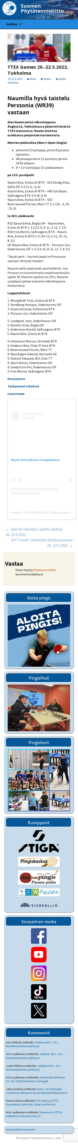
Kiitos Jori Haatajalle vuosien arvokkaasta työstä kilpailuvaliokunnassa (36, 1091)
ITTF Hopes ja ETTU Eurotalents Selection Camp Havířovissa (32, 1102)
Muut (33, 79)
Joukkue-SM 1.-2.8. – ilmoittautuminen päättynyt (32, 1044)
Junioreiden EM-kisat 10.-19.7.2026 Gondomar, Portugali (35, 1079)
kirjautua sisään (44, 570)
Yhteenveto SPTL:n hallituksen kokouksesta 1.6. (34, 1114)
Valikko (11, 24)
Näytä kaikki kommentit (20, 1129)
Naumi (47, 79)
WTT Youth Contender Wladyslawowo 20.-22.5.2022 (42, 542)
